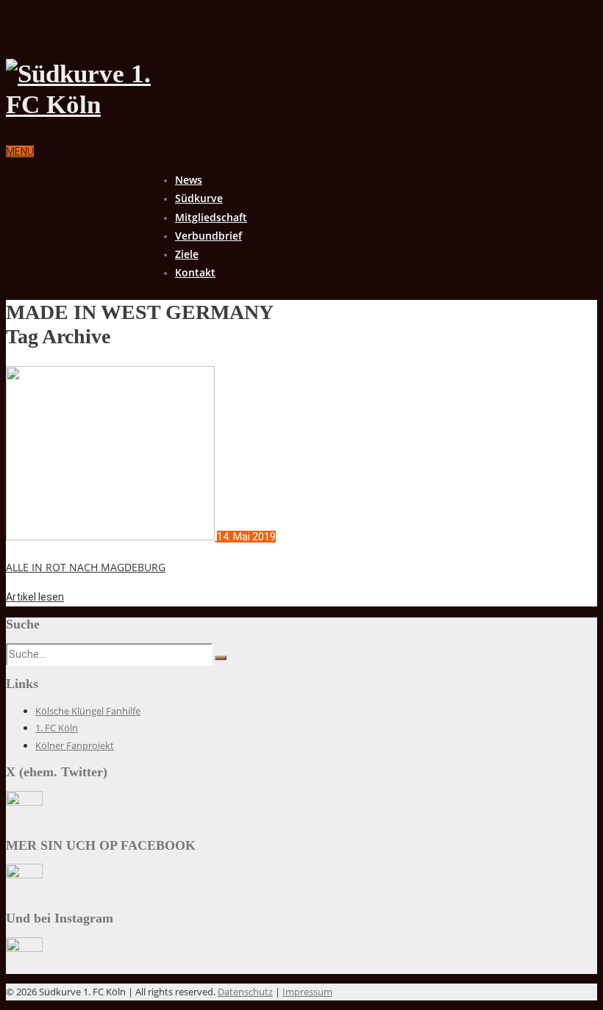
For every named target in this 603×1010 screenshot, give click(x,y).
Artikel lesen (35, 597)
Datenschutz (245, 991)
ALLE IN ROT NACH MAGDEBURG (85, 567)
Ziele (187, 254)
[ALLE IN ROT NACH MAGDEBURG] (111, 536)
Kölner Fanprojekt (74, 745)
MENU (20, 151)
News (188, 180)
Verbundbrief (208, 236)
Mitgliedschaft (211, 217)
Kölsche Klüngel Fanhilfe (87, 710)
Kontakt (195, 272)
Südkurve (199, 198)
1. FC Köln (56, 727)
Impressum (307, 991)
